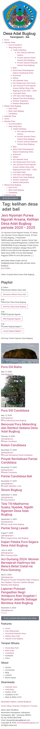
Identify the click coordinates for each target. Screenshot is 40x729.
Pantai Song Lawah (14, 528)
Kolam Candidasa (13, 445)
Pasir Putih (13, 108)
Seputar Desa (9, 42)
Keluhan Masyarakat (21, 103)
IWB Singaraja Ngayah (12, 319)
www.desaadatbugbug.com (28, 723)
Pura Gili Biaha (11, 367)
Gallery (15, 78)
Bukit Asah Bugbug (16, 111)
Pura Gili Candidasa (15, 410)
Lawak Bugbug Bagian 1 (12, 331)
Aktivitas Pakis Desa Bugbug (14, 306)
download (17, 75)
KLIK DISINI (5, 268)
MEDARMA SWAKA (8, 702)
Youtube (34, 706)
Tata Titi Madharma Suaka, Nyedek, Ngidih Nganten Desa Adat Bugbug (17, 509)
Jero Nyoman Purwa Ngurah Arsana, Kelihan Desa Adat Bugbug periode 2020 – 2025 (25, 88)
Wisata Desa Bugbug (12, 106)
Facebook (25, 706)
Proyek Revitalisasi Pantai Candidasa (19, 460)
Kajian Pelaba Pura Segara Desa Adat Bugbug (19, 543)
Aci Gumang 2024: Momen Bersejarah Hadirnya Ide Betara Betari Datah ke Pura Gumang (20, 564)
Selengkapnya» (7, 374)
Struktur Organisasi (20, 101)
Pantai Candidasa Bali (16, 476)
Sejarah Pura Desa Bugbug (23, 98)
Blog (14, 68)
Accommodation (15, 45)
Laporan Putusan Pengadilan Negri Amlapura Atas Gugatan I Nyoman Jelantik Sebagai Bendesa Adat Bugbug (19, 596)
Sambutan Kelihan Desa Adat (14, 294)
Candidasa (13, 114)
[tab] (20, 295)
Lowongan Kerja (19, 93)
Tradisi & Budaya (19, 50)
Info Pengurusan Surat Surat (24, 83)
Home (6, 40)
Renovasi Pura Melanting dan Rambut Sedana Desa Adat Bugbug (19, 427)
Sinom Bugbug (11, 490)
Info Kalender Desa (20, 80)
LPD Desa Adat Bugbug (22, 96)
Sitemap (16, 706)
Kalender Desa (10, 116)
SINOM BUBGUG (24, 702)
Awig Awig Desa (15, 47)
